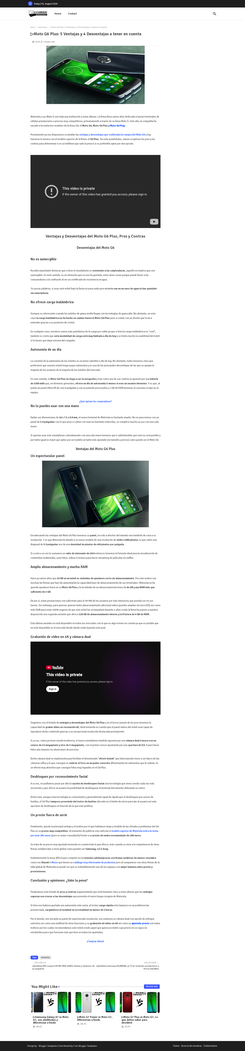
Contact (72, 13)
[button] (214, 13)
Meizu (54, 862)
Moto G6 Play (117, 125)
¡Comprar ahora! (95, 941)
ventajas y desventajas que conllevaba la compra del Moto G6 (112, 134)
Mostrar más (152, 986)
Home (57, 13)
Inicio (32, 27)
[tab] (58, 13)
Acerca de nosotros (191, 1045)
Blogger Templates (48, 1046)
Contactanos (210, 1045)
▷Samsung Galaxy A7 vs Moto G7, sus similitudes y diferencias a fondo (50, 1020)
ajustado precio (140, 923)
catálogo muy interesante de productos (94, 862)
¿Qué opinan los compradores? (95, 401)
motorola (42, 27)
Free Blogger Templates (85, 1046)
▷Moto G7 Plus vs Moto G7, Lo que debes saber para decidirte (140, 1020)
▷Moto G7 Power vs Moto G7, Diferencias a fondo (94, 1018)
